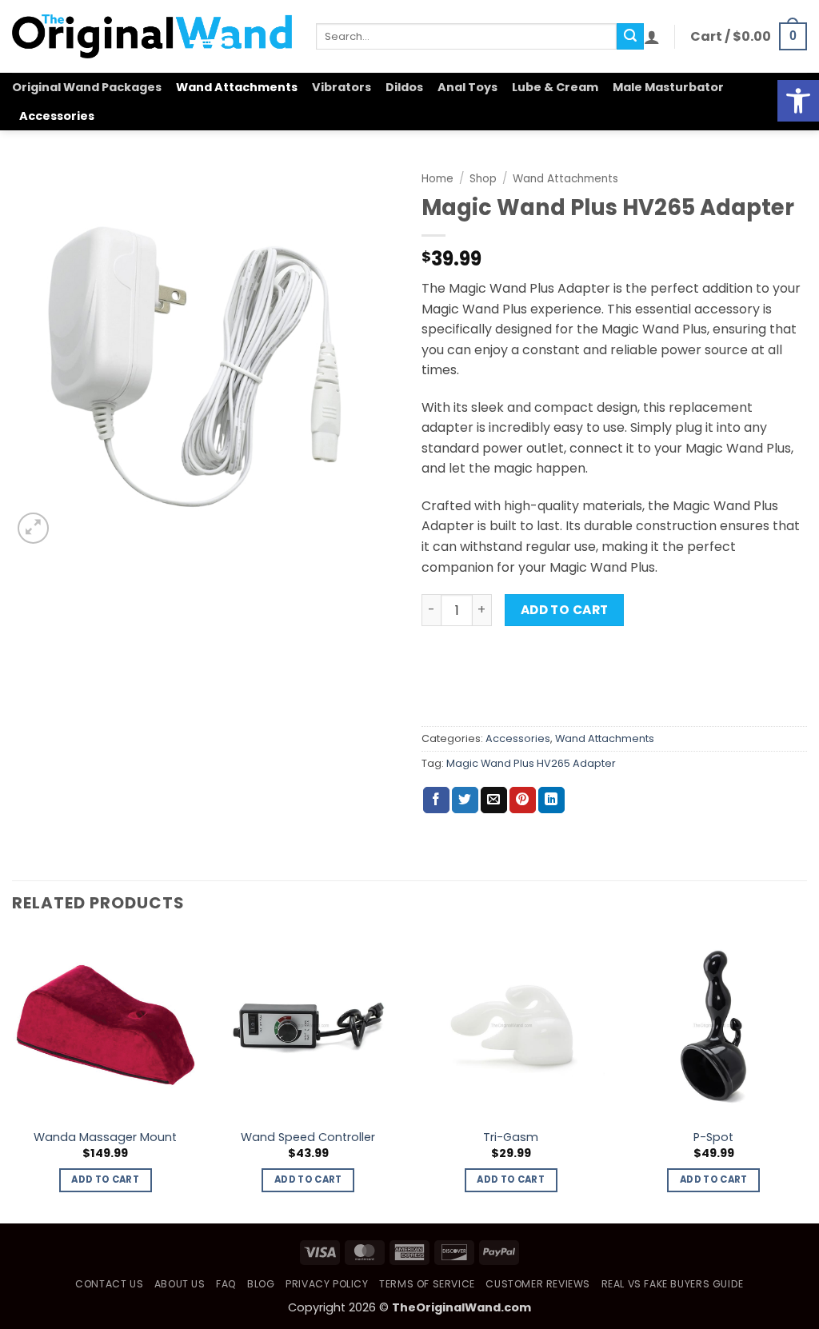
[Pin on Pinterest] (522, 800)
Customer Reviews (537, 1284)
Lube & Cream (555, 87)
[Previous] (13, 1077)
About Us (180, 1284)
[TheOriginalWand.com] (152, 36)
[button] (798, 101)
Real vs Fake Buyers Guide (672, 1284)
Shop (483, 178)
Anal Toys (467, 87)
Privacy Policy (327, 1284)
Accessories (56, 116)
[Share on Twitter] (465, 800)
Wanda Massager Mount (105, 1137)
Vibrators (341, 87)
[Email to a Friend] (494, 800)
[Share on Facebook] (436, 800)
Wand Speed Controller (308, 1137)
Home (437, 178)
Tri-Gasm (510, 1137)
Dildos (404, 87)
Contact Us (109, 1284)
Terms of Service (427, 1284)
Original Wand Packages (87, 87)
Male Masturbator (668, 87)
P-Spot (713, 1137)
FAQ (226, 1284)
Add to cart (565, 609)
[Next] (806, 1077)
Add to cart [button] (105, 1179)
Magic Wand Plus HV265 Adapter (531, 763)
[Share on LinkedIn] (551, 800)
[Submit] (630, 36)
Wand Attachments (237, 87)
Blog (260, 1284)
